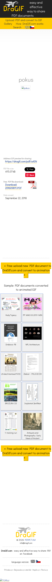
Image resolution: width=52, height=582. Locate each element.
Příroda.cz (8, 570)
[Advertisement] (26, 52)
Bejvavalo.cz (19, 570)
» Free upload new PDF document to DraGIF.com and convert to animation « (26, 270)
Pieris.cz (44, 570)
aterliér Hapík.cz (32, 570)
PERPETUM (30, 539)
